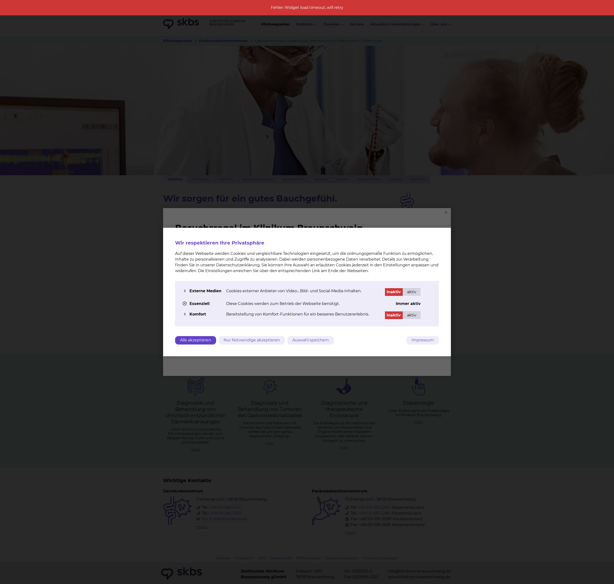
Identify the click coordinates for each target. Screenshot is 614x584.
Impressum (423, 340)
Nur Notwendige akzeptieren (252, 340)
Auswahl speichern (310, 340)
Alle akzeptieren (195, 340)
